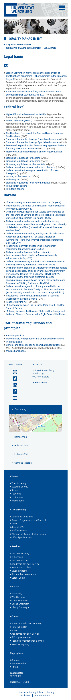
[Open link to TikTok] (13, 378)
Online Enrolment (20, 603)
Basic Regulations (15, 335)
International (17, 500)
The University (18, 483)
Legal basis (50, 48)
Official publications (21, 537)
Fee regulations (14, 341)
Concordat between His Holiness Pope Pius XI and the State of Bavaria (35, 306)
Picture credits (18, 663)
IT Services (17, 557)
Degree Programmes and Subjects (29, 520)
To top (14, 666)
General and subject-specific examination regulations (33, 344)
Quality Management (25, 38)
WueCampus (18, 597)
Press (14, 630)
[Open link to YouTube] (13, 398)
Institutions (17, 497)
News (14, 523)
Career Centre (18, 577)
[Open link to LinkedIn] (13, 385)
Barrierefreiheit (42, 695)
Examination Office (21, 567)
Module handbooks (16, 351)
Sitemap (15, 660)
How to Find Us (19, 627)
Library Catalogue (20, 607)
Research (16, 490)
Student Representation (23, 574)
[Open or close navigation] (62, 8)
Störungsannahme (21, 637)
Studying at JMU (19, 486)
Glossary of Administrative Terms (28, 534)
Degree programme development (23, 48)
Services (16, 546)
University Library (20, 553)
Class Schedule (19, 600)
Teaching (16, 493)
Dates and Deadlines (22, 516)
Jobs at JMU (18, 527)
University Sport (19, 560)
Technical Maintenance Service (27, 640)
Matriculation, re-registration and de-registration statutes (35, 338)
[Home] (4, 45)
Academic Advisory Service (25, 564)
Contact (38, 364)
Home (14, 476)
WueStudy (16, 593)
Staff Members (19, 530)
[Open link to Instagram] (13, 372)
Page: (13, 682)
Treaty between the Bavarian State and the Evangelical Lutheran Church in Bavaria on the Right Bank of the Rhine (35, 313)
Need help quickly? (21, 644)
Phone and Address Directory (26, 623)
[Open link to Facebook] (13, 391)
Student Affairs (19, 570)
